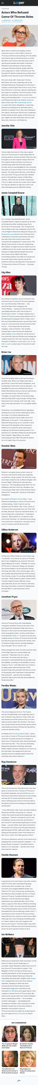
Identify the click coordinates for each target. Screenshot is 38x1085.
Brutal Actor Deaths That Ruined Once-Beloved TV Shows (26, 1046)
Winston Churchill (18, 1013)
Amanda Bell (7, 20)
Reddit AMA (5, 314)
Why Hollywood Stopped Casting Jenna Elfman (27, 1071)
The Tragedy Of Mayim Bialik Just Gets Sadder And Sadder (10, 1046)
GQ (11, 415)
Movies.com (29, 793)
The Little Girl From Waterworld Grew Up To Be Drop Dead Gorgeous (10, 1071)
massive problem (29, 97)
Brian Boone (19, 20)
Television (5, 8)
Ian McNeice (13, 991)
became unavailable (11, 234)
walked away (27, 87)
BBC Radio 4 (13, 636)
